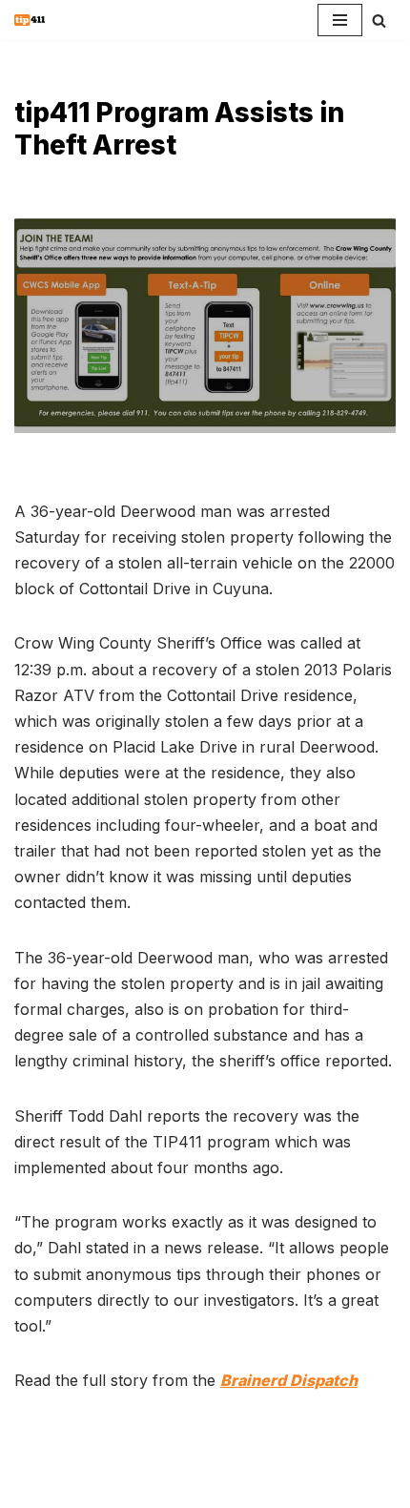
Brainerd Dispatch (289, 1380)
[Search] (379, 20)
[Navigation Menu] (340, 20)
